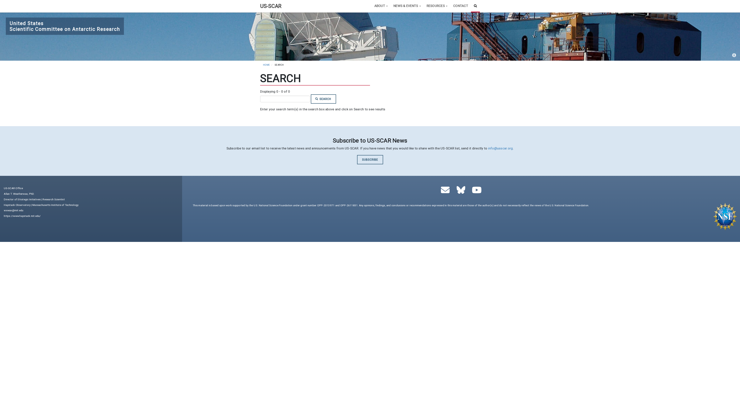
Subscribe (370, 159)
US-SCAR (270, 6)
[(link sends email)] (446, 192)
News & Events (406, 6)
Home (266, 65)
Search (325, 99)
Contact (460, 6)
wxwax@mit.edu (13, 210)
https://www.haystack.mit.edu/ (22, 215)
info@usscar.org (500, 148)
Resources (436, 6)
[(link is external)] (462, 192)
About (380, 6)
